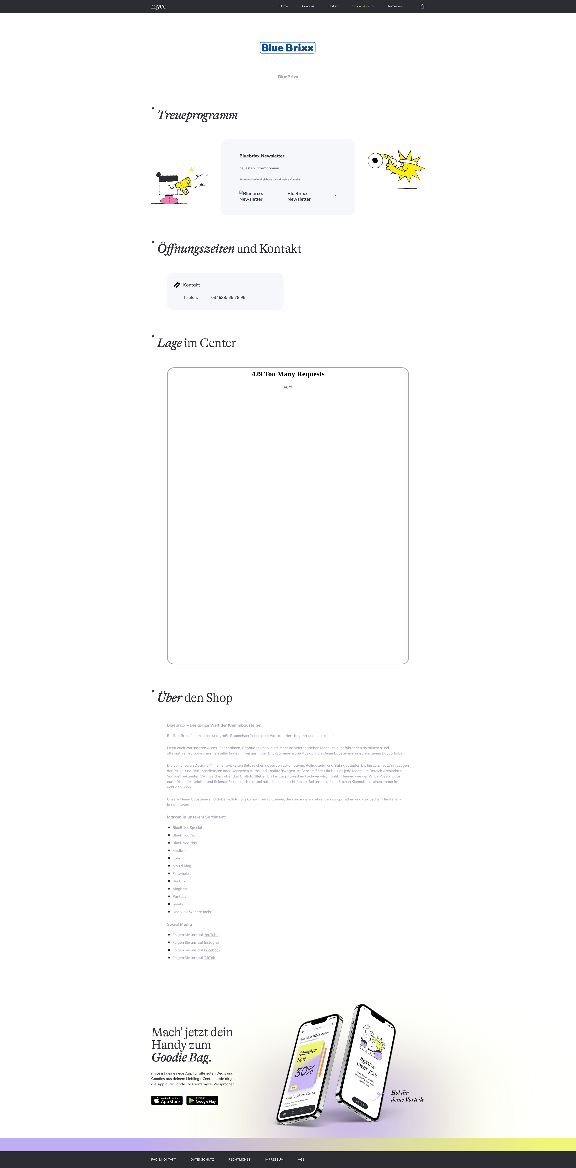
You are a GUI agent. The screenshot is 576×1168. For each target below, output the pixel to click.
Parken (333, 6)
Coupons (308, 6)
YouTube (211, 934)
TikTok (209, 957)
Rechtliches (239, 1159)
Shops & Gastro (362, 6)
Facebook (212, 950)
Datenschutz (202, 1159)
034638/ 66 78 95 (228, 297)
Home (283, 6)
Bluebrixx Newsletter (299, 196)
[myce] (158, 7)
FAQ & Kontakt (163, 1159)
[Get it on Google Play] (202, 1100)
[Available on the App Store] (167, 1100)
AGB (301, 1159)
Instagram (212, 942)
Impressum (274, 1159)
